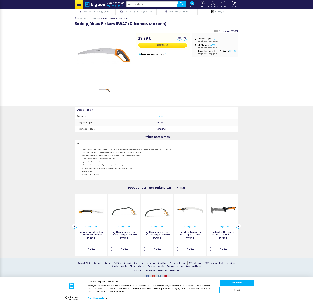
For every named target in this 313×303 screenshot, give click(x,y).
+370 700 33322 (115, 3)
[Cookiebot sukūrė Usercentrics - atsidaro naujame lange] (71, 298)
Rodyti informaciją (96, 298)
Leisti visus (237, 283)
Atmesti (237, 290)
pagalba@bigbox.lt (115, 6)
